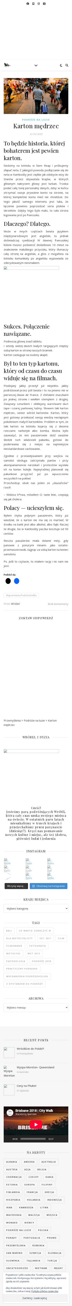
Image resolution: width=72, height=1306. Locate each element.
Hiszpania (13, 1199)
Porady (11, 1237)
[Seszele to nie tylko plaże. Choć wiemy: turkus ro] (7, 868)
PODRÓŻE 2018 (41, 961)
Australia (49, 1161)
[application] (36, 1124)
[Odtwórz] (8, 1139)
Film (61, 938)
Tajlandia (33, 1260)
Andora (29, 1161)
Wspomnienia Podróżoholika (21, 595)
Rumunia (38, 1245)
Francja (32, 1192)
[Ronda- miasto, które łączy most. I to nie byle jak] (29, 876)
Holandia (33, 1199)
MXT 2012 (34, 953)
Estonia (12, 1184)
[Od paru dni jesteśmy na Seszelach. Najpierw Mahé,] (50, 868)
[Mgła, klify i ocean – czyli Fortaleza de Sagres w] (50, 876)
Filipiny (47, 1184)
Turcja (52, 1260)
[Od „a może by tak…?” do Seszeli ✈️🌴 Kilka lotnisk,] (7, 876)
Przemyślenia (16, 1245)
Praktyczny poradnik (22, 968)
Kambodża (26, 1207)
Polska (43, 1230)
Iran (9, 1207)
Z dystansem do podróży (24, 983)
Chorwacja (14, 1177)
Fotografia (37, 945)
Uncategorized (17, 1268)
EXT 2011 (46, 938)
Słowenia (13, 1260)
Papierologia (15, 961)
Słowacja (54, 1253)
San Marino (14, 1253)
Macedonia (14, 1215)
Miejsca (52, 1215)
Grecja (49, 1192)
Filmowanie (14, 945)
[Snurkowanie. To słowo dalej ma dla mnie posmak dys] (29, 861)
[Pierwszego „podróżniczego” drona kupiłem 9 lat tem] (50, 861)
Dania (50, 1177)
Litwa (44, 1207)
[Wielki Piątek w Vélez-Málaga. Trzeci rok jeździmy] (7, 861)
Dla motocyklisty (19, 938)
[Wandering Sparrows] (36, 33)
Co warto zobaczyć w (35, 930)
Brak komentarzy (58, 604)
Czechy (34, 1177)
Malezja (34, 1215)
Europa (30, 1184)
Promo (52, 1237)
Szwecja (35, 1253)
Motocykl (13, 953)
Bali (9, 930)
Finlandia (13, 1192)
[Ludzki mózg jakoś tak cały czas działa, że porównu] (29, 868)
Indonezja (54, 1199)
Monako (12, 1222)
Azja (27, 1169)
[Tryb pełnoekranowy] (63, 1139)
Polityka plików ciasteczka (44, 1291)
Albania (11, 1161)
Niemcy (29, 1222)
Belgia (42, 1169)
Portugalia (32, 1237)
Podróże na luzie (36, 119)
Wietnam (41, 1268)
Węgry (58, 1268)
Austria (12, 1169)
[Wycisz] (57, 1139)
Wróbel (15, 603)
